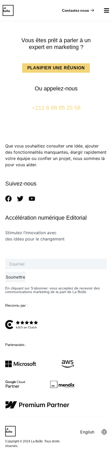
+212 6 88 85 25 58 (56, 107)
